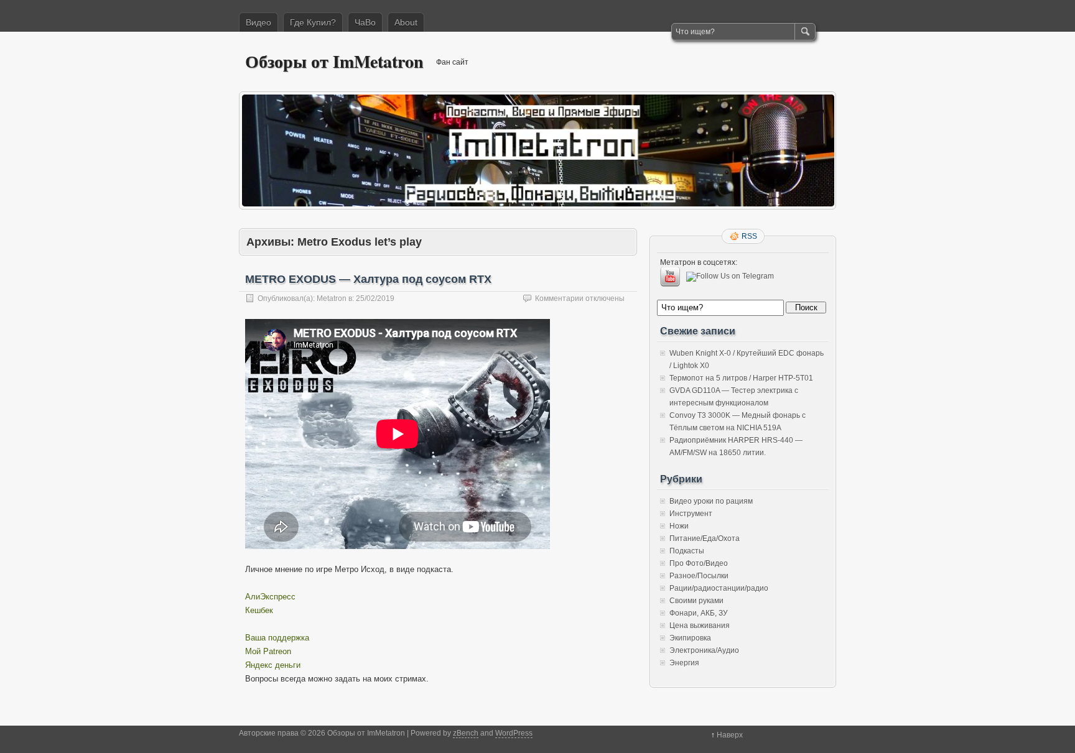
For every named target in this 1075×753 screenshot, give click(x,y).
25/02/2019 (375, 298)
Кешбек (259, 610)
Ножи (679, 526)
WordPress (514, 733)
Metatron (332, 298)
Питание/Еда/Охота (704, 538)
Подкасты (686, 551)
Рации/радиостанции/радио (718, 588)
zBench (465, 733)
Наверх (730, 735)
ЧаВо (365, 22)
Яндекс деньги (272, 665)
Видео (258, 22)
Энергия (684, 662)
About (405, 22)
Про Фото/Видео (698, 563)
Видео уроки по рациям (711, 501)
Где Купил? (313, 22)
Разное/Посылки (698, 575)
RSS (749, 236)
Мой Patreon (268, 651)
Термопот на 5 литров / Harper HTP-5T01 (741, 378)
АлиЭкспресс (270, 596)
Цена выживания (699, 625)
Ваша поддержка (277, 637)
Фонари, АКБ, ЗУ (698, 613)
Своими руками (696, 600)
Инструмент (690, 513)
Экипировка (690, 638)
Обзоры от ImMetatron (334, 61)
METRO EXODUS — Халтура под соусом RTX (368, 279)
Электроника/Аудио (704, 650)
